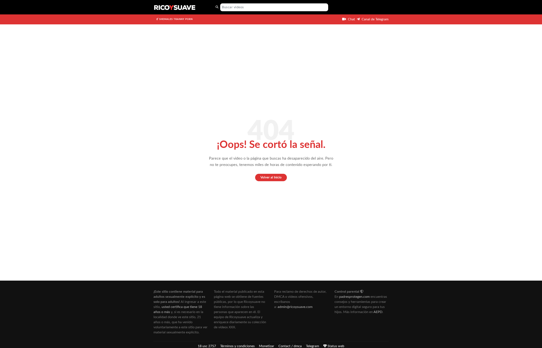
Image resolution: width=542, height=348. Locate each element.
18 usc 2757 (207, 346)
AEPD (377, 312)
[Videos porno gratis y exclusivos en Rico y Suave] (174, 7)
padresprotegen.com (354, 296)
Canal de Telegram (375, 19)
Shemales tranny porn (175, 19)
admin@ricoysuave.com (295, 307)
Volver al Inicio (271, 177)
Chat (351, 19)
